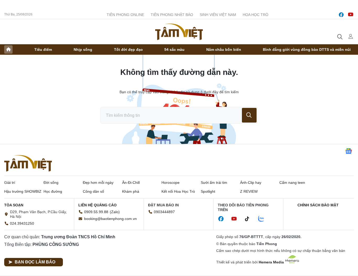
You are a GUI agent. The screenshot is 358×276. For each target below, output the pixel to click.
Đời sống (51, 182)
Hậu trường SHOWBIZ (22, 191)
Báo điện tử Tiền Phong (179, 31)
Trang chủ (8, 49)
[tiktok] (250, 219)
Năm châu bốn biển (223, 49)
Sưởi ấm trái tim (214, 182)
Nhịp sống (83, 49)
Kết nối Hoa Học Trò (178, 191)
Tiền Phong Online (125, 15)
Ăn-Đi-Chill (131, 182)
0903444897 (164, 212)
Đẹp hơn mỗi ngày (98, 182)
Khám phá (130, 191)
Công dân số (93, 191)
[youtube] (351, 14)
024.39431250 (22, 223)
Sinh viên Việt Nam (218, 15)
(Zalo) (115, 212)
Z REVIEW (249, 191)
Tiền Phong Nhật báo (172, 15)
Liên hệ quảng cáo (97, 205)
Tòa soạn (13, 205)
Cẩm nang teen (292, 182)
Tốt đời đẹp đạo (128, 49)
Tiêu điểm (43, 49)
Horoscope (170, 182)
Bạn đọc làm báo (35, 262)
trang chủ (168, 92)
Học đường (53, 191)
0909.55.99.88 (96, 212)
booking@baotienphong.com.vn (110, 219)
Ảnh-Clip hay (250, 182)
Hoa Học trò (255, 15)
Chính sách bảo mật (318, 205)
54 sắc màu (174, 49)
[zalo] (264, 219)
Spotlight (208, 191)
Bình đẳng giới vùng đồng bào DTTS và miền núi (307, 49)
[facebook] (341, 14)
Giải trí (9, 182)
